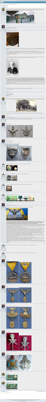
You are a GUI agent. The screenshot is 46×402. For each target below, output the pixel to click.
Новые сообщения (2, 3)
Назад (1, 391)
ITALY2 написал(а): (8, 26)
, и (11, 161)
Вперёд (6, 391)
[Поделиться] (44, 8)
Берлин (5, 378)
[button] (7, 2)
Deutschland (5, 129)
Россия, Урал (5, 169)
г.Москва (5, 103)
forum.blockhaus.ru (4, 14)
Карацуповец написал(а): (9, 204)
